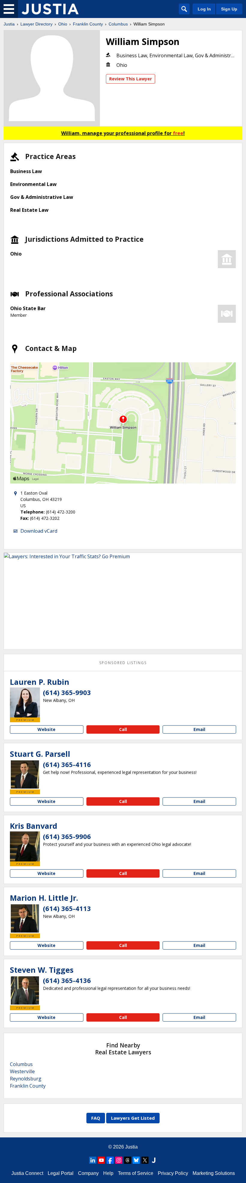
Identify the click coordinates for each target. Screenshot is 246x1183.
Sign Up (229, 9)
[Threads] (127, 1160)
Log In (204, 9)
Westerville (22, 1071)
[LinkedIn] (92, 1160)
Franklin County (88, 24)
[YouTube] (101, 1160)
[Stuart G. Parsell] (25, 774)
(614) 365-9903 (67, 692)
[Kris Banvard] (25, 846)
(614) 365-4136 (67, 980)
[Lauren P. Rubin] (25, 702)
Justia (9, 24)
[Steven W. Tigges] (25, 990)
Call (123, 729)
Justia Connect (27, 1173)
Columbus (118, 24)
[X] (144, 1160)
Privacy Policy (173, 1173)
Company (88, 1173)
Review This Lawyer (130, 79)
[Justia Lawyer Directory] (50, 9)
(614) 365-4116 (67, 764)
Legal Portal (61, 1173)
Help (108, 1173)
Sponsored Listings (123, 662)
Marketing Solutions (214, 1173)
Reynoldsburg (25, 1078)
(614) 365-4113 (67, 908)
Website (47, 729)
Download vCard (38, 531)
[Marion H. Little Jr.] (25, 918)
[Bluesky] (136, 1160)
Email (199, 729)
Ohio (62, 24)
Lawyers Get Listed (133, 1118)
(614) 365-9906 (67, 836)
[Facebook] (110, 1160)
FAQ (95, 1118)
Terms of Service (135, 1173)
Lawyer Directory (36, 24)
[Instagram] (118, 1160)
